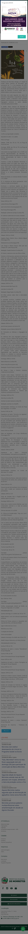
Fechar (21, 36)
